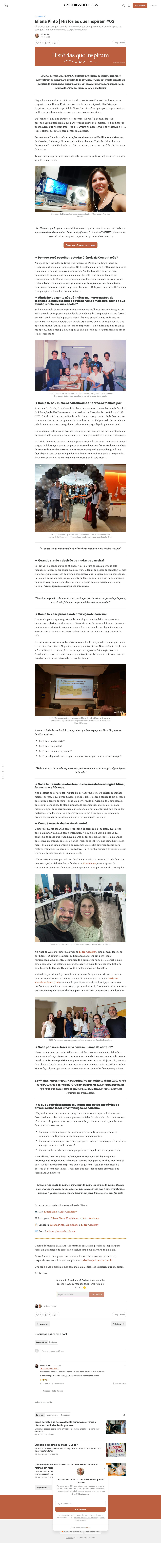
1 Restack (53, 1306)
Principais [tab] (40, 1415)
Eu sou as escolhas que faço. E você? (56, 1444)
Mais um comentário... (44, 1402)
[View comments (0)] (58, 1457)
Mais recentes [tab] (52, 1415)
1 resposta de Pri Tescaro (53, 1391)
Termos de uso (95, 1515)
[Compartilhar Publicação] (129, 5)
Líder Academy (87, 952)
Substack (69, 1537)
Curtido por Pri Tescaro (50, 1368)
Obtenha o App (92, 1531)
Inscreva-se (140, 5)
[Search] (123, 5)
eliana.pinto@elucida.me (61, 1231)
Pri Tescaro (45, 34)
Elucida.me (89, 863)
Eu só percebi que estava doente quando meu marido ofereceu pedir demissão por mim (65, 1424)
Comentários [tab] (41, 1342)
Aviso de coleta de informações (85, 1517)
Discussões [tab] (65, 1415)
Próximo (117, 1324)
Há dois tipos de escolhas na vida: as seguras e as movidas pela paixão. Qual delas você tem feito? (68, 1449)
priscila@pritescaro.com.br (97, 1260)
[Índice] (3, 771)
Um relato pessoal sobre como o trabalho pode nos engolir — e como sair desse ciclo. (67, 1430)
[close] (105, 1469)
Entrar (153, 5)
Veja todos (42, 1487)
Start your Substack (72, 1531)
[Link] (31, 258)
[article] (80, 1429)
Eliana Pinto (58, 1218)
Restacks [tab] (53, 1342)
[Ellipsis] (125, 1365)
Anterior (44, 1324)
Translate (40, 16)
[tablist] (46, 1342)
